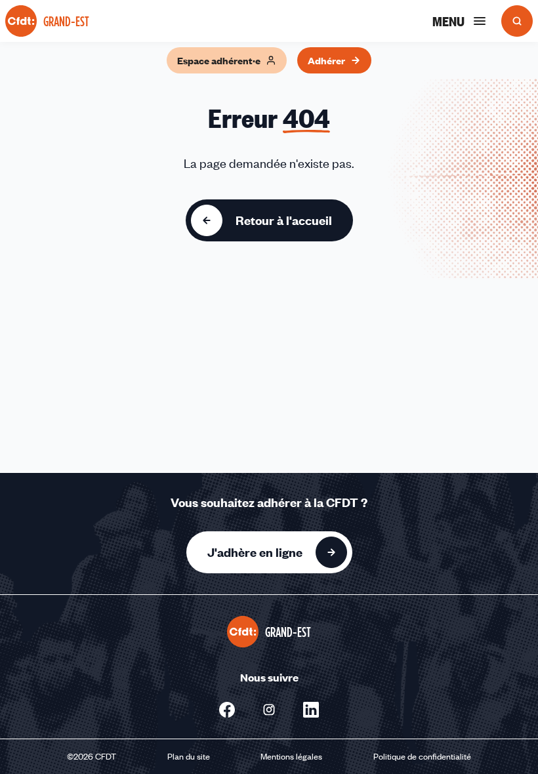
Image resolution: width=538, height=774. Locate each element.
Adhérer (326, 60)
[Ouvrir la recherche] (517, 21)
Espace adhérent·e (218, 60)
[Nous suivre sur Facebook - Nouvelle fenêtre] (227, 710)
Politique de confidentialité (422, 756)
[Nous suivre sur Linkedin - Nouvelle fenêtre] (311, 710)
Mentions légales (291, 756)
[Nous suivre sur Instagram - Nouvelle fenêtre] (269, 710)
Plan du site (188, 756)
